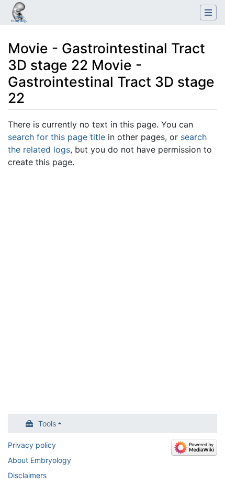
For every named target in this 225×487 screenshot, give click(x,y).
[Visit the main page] (18, 13)
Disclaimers (27, 475)
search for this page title (56, 137)
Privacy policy (32, 444)
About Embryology (39, 460)
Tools (47, 423)
